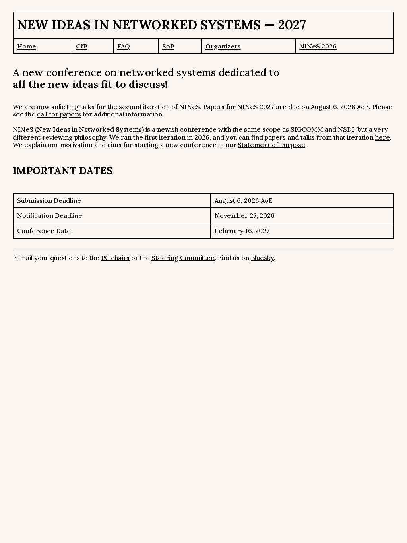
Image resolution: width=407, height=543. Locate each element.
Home (26, 46)
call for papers (59, 114)
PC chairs (115, 258)
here (382, 137)
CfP (81, 46)
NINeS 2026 (318, 46)
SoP (168, 46)
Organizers (223, 46)
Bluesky (262, 258)
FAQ (123, 46)
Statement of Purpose (271, 145)
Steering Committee (183, 258)
